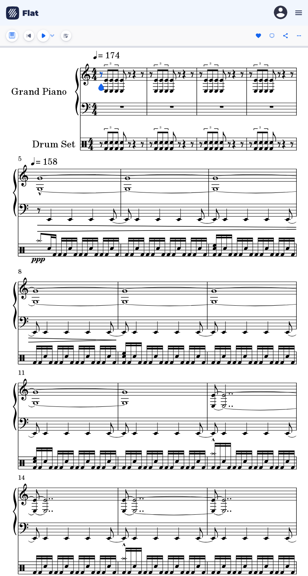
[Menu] (297, 13)
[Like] (258, 35)
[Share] (285, 36)
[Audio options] (52, 36)
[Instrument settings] (12, 36)
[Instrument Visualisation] (66, 35)
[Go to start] (29, 35)
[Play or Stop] (43, 36)
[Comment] (272, 35)
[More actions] (299, 36)
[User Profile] (280, 13)
